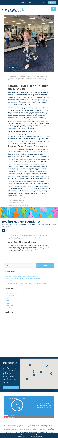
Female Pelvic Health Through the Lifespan (28, 87)
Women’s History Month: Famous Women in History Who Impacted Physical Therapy (26, 283)
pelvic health (32, 78)
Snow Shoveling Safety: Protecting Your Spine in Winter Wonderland (22, 276)
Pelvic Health (22, 76)
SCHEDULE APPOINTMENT (10, 387)
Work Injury (8, 307)
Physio (7, 298)
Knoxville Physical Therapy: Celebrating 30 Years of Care (19, 275)
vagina (42, 79)
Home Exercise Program (11, 293)
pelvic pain (39, 78)
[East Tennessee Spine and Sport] (13, 9)
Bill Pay (52, 2)
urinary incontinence (28, 79)
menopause (15, 78)
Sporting (8, 300)
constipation (43, 76)
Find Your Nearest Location (26, 2)
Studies (7, 302)
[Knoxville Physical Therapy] (43, 2)
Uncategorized (9, 305)
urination (37, 79)
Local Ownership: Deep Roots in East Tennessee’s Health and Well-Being (23, 278)
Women (47, 79)
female (10, 78)
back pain (36, 76)
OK (3, 230)
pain (20, 78)
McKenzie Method (10, 295)
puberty (15, 79)
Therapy (29, 76)
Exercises (8, 292)
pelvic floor (25, 78)
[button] (51, 374)
